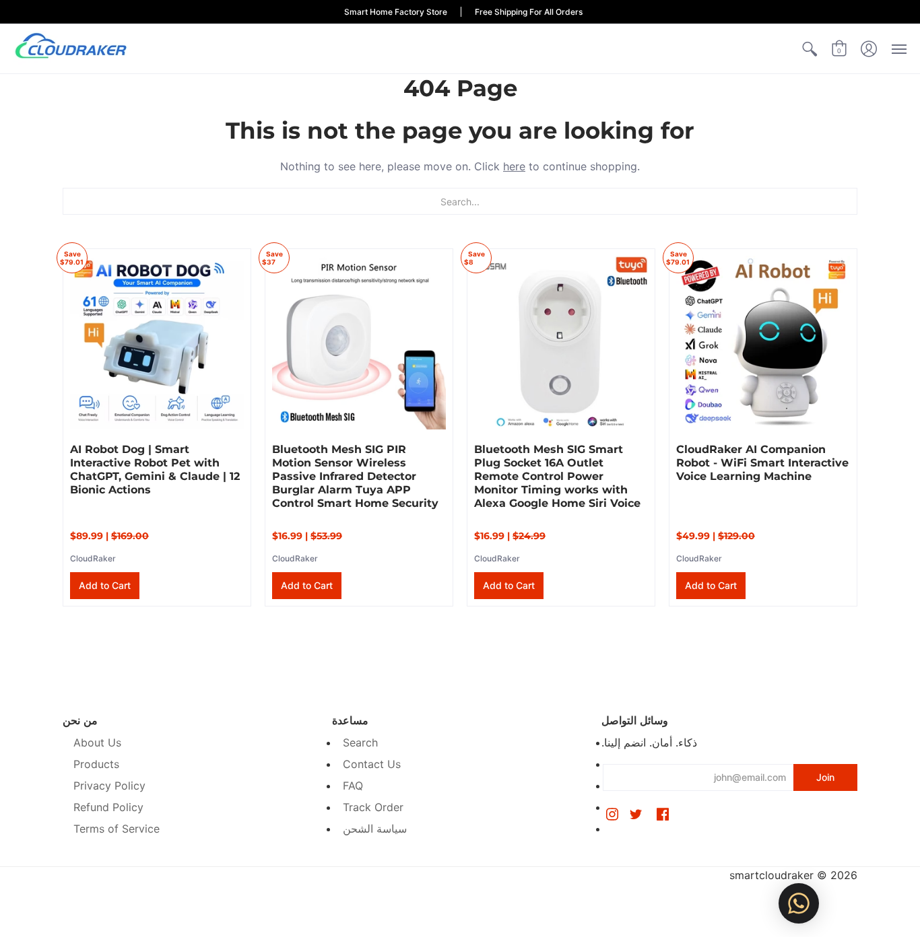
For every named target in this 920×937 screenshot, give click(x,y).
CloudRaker (93, 558)
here (514, 166)
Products (96, 764)
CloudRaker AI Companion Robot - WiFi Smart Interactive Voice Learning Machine (762, 463)
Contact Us (372, 764)
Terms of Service (116, 828)
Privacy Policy (109, 785)
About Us (97, 742)
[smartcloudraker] (70, 48)
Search (360, 742)
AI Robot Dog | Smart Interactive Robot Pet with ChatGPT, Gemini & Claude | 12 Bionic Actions (155, 469)
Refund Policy (108, 807)
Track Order (373, 807)
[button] (809, 48)
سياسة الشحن (375, 828)
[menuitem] (809, 48)
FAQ (353, 785)
